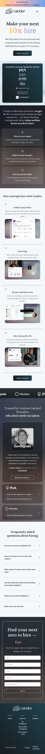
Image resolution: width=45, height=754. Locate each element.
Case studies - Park (22, 733)
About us (22, 718)
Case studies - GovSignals (22, 728)
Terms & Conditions (36, 747)
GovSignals (22, 470)
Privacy (27, 747)
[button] (37, 11)
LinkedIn (35, 718)
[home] (14, 11)
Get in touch (22, 53)
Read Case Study (21, 477)
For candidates (22, 723)
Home (10, 718)
